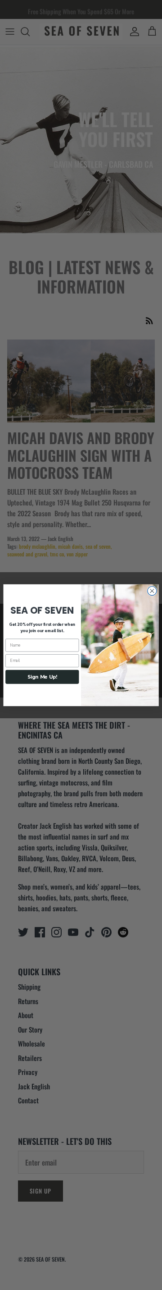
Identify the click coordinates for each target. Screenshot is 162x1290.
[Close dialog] (152, 590)
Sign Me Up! (42, 676)
